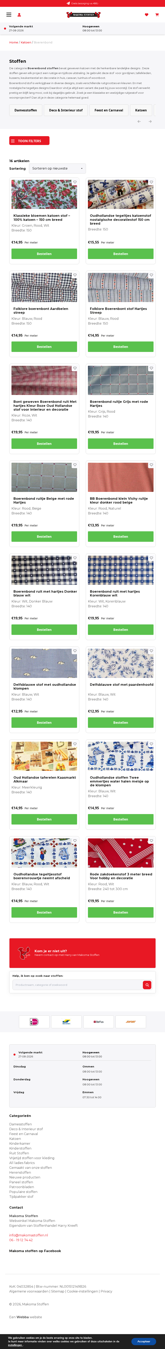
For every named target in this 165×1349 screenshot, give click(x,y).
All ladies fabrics (22, 1163)
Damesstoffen (25, 110)
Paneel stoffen (21, 1182)
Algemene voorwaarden (28, 1291)
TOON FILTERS (29, 141)
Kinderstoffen (20, 1148)
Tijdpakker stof (21, 1197)
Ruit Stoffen (19, 1153)
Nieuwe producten (24, 1177)
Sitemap (57, 1291)
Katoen (26, 42)
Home (13, 42)
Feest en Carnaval (109, 110)
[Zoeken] (147, 985)
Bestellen (44, 254)
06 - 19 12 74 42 (21, 1240)
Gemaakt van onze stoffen (30, 1168)
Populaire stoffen (23, 1192)
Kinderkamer (19, 1143)
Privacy (106, 1291)
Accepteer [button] (143, 1341)
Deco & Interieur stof (65, 110)
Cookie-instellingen (82, 1291)
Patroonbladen (21, 1187)
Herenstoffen (20, 1172)
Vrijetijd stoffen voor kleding (32, 1158)
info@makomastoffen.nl (28, 1235)
